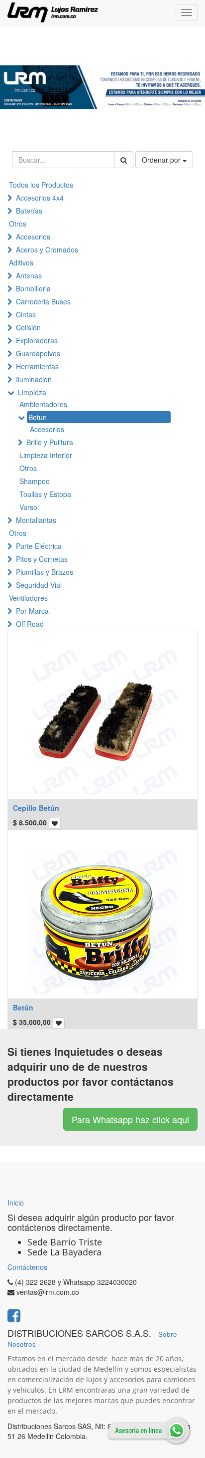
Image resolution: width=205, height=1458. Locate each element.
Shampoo (34, 481)
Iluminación (34, 379)
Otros (17, 224)
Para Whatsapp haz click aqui (130, 1119)
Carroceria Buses (43, 301)
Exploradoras (37, 340)
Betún (23, 1007)
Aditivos (21, 262)
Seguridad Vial (39, 585)
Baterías (29, 211)
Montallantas (36, 520)
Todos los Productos (41, 185)
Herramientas (37, 366)
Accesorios (33, 237)
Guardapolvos (38, 353)
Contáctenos (27, 1267)
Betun (37, 417)
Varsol (29, 507)
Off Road (30, 624)
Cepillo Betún (36, 808)
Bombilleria (33, 288)
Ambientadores (43, 404)
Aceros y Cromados (47, 249)
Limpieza (32, 392)
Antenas (29, 275)
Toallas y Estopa (45, 494)
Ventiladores (28, 598)
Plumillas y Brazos (44, 572)
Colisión (28, 327)
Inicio (15, 1203)
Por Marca (32, 611)
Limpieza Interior (45, 455)
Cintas (26, 314)
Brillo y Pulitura (49, 442)
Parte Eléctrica (39, 546)
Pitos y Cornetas (42, 559)
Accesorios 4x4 (40, 198)
